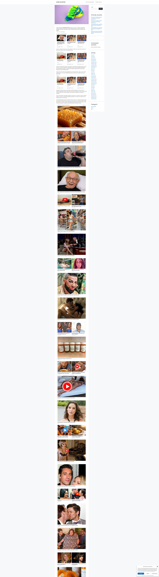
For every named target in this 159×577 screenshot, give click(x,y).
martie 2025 (93, 74)
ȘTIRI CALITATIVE (60, 2)
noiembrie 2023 (93, 97)
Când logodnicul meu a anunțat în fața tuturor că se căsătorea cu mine (96, 25)
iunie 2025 (93, 70)
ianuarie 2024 (93, 94)
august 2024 (93, 84)
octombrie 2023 (93, 98)
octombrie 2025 (93, 64)
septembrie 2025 (94, 66)
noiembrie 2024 (93, 80)
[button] (157, 566)
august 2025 (93, 67)
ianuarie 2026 (93, 60)
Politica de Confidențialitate (150, 575)
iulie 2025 (92, 69)
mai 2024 (92, 88)
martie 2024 (93, 91)
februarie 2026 (93, 59)
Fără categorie (93, 106)
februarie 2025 (93, 76)
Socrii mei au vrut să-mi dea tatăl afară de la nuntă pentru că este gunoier (96, 32)
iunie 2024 (93, 87)
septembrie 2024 (94, 83)
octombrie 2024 (93, 81)
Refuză (148, 573)
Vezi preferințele (154, 573)
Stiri (91, 109)
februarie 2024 (93, 93)
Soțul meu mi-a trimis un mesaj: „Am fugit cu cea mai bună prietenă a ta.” (96, 18)
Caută (92, 7)
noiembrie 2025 (93, 63)
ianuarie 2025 (93, 77)
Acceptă (141, 573)
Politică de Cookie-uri (144, 575)
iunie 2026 (93, 56)
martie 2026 (93, 57)
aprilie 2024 (93, 90)
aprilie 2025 (93, 73)
